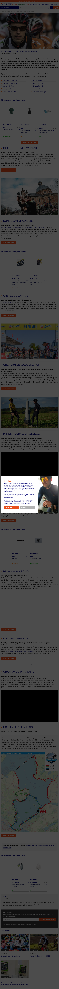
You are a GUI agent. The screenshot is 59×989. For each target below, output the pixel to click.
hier (8, 500)
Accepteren (9, 507)
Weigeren (23, 507)
